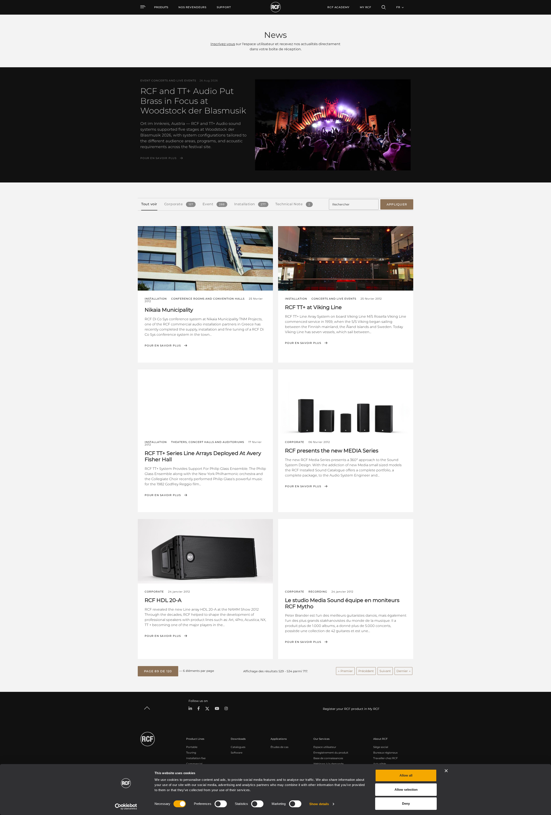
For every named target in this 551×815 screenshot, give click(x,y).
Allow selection (406, 789)
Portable (191, 747)
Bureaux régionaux (385, 752)
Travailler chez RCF (385, 758)
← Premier (345, 671)
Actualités (379, 763)
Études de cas (279, 747)
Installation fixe (196, 758)
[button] (158, 671)
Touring (191, 752)
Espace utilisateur (324, 747)
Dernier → (403, 671)
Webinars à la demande (328, 763)
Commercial (194, 763)
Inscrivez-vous (222, 44)
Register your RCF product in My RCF (351, 709)
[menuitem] (192, 7)
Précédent (366, 671)
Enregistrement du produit (330, 752)
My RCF (365, 7)
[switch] (221, 803)
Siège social (380, 747)
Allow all (405, 775)
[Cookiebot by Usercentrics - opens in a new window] (126, 806)
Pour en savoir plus (158, 158)
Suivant (385, 671)
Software (236, 752)
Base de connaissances (328, 758)
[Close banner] (446, 770)
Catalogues (238, 747)
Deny (406, 803)
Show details (319, 804)
